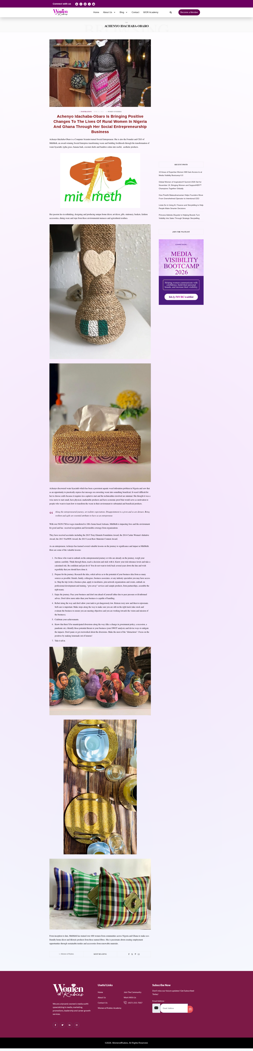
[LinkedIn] (69, 1025)
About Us (107, 12)
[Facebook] (76, 4)
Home (96, 12)
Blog (122, 12)
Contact (135, 12)
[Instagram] (80, 4)
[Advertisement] (185, 65)
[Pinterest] (135, 954)
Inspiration (86, 112)
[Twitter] (132, 954)
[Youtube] (93, 4)
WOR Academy (150, 12)
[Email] (139, 954)
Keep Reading (100, 954)
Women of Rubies (114, 112)
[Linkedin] (85, 4)
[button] (109, 12)
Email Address (158, 1001)
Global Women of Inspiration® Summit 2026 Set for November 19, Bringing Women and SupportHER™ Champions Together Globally (180, 185)
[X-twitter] (89, 4)
